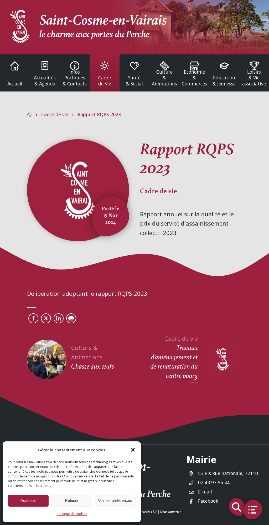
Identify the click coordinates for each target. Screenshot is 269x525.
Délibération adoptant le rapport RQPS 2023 (87, 293)
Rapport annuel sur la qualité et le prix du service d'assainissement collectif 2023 (187, 223)
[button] (133, 449)
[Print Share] (71, 318)
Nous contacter (170, 512)
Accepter (28, 500)
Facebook (208, 501)
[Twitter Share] (46, 318)
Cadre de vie (54, 114)
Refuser (72, 500)
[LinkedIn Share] (59, 318)
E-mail (205, 491)
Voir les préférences (115, 500)
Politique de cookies (72, 514)
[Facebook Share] (33, 318)
